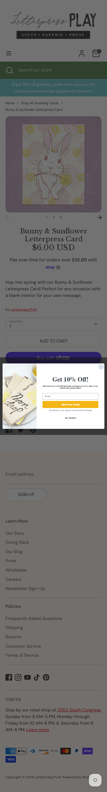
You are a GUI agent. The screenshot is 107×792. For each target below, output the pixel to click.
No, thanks (70, 417)
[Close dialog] (101, 366)
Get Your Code (70, 404)
